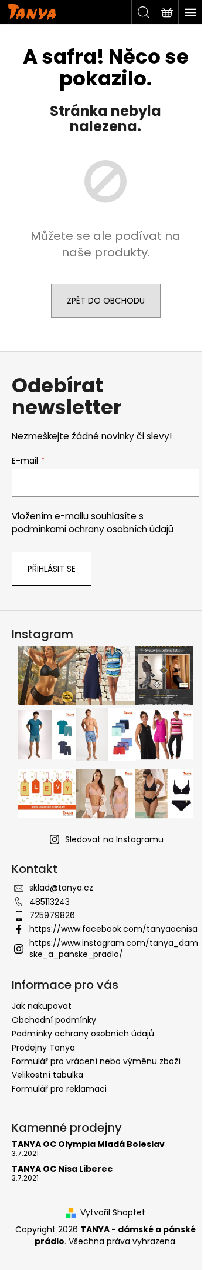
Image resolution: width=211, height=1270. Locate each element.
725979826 (52, 915)
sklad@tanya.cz (61, 888)
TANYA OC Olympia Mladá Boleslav (88, 1144)
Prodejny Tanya (43, 1048)
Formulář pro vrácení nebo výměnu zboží (96, 1061)
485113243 (49, 902)
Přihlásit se (52, 569)
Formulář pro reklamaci (59, 1089)
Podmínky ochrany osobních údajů (83, 1033)
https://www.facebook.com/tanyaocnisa (113, 929)
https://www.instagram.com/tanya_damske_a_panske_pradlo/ (113, 948)
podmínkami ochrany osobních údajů (92, 529)
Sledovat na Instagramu (114, 839)
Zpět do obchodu (106, 300)
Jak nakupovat (42, 1006)
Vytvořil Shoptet (112, 1212)
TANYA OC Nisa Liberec (62, 1169)
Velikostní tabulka (47, 1075)
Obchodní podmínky (54, 1020)
